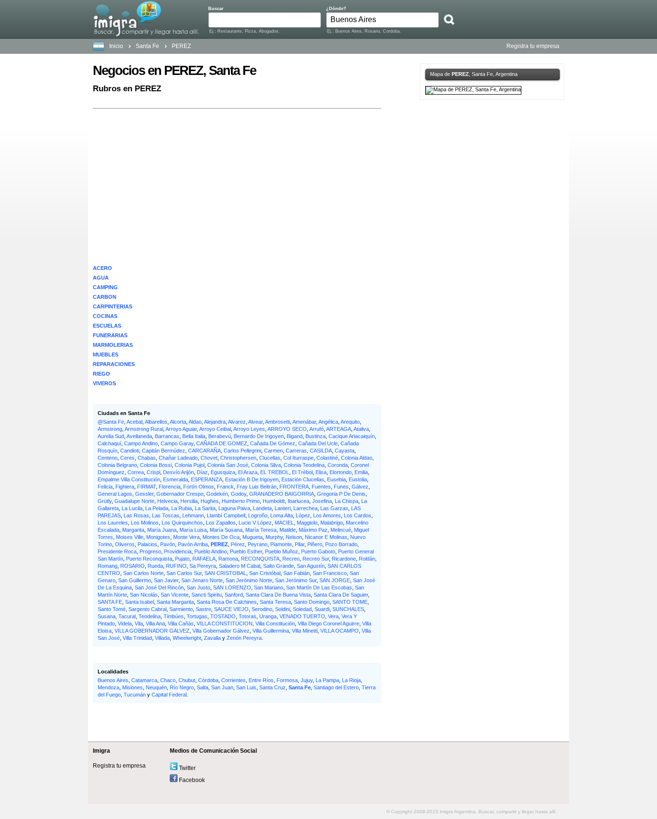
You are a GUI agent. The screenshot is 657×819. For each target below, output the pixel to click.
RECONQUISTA (260, 559)
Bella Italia (193, 436)
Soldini (282, 609)
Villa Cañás (181, 623)
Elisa (321, 472)
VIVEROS (104, 383)
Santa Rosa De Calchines (227, 602)
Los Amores (327, 515)
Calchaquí (109, 443)
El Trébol (302, 472)
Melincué (340, 530)
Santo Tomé (112, 609)
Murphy (274, 537)
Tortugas (197, 616)
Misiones (132, 687)
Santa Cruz (272, 687)
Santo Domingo (311, 602)
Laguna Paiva (234, 508)
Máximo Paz (313, 530)
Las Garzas (334, 508)
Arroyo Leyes (249, 429)
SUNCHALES (348, 609)
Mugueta (252, 537)
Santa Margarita (175, 602)
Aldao (195, 422)
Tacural (127, 616)
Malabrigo (331, 523)
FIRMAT (146, 486)
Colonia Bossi (156, 465)
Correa (135, 472)
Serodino (262, 609)
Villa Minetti (304, 631)
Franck (225, 486)
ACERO (102, 268)
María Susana (226, 530)
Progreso (150, 551)
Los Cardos (357, 515)
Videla (125, 623)
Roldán (367, 559)
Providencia (177, 551)
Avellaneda (139, 436)
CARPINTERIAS (112, 306)
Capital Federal (169, 694)
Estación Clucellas (302, 479)
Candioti (129, 450)
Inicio (116, 46)
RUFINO (176, 566)
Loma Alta (281, 515)
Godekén (217, 494)
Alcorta (178, 422)
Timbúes (174, 616)
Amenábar (304, 422)
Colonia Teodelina (304, 465)
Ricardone (344, 559)
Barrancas (167, 436)
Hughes (210, 501)
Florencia (169, 486)
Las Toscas (165, 515)
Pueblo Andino (210, 551)
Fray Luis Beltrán (257, 486)
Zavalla (212, 638)
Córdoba (208, 680)
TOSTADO (223, 616)
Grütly (105, 501)
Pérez (238, 544)
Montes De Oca (221, 537)
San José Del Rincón (159, 587)
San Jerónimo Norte (249, 580)
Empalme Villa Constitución (129, 479)
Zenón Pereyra (244, 638)
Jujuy (307, 680)
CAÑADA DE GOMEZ (221, 443)
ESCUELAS (107, 326)
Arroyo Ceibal (215, 429)
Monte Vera (186, 537)
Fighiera (124, 486)
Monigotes (158, 537)
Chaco (168, 680)
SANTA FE (110, 602)
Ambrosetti (277, 422)
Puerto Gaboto (318, 551)
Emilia (361, 472)
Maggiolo (307, 523)
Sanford (234, 595)
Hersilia (189, 501)
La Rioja (351, 680)
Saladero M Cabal (239, 566)
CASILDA (321, 450)
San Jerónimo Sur (295, 580)
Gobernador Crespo (179, 494)
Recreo (291, 559)
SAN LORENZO (232, 587)
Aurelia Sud (111, 436)
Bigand (295, 436)
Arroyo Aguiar (181, 429)
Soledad (302, 609)
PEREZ (219, 544)
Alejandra (215, 422)
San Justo (198, 587)
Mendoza (108, 687)
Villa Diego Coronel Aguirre (328, 623)
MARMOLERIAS (113, 345)
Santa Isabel (139, 602)
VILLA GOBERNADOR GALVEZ (152, 631)
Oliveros (125, 544)
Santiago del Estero (336, 687)
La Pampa (327, 680)
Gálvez (360, 486)
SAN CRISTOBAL (225, 573)
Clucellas (269, 458)
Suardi (322, 609)
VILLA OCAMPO (339, 631)
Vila (139, 623)
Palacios (147, 544)
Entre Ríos (261, 680)
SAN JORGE (334, 580)
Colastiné (327, 458)
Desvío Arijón (178, 472)
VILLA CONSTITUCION (225, 623)
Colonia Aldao (356, 458)
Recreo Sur (316, 559)
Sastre (203, 609)
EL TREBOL (274, 472)
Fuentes (321, 486)
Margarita (133, 530)
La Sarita (205, 508)
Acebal (134, 422)
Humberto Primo (241, 501)
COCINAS (105, 316)
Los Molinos (145, 523)
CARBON (104, 297)
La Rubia (181, 508)
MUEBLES (105, 354)
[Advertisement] (237, 178)
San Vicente (175, 595)
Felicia (105, 486)
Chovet (209, 458)
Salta (202, 687)
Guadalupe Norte (134, 501)
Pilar (299, 544)
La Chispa (346, 501)
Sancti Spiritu (206, 595)
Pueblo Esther (246, 551)
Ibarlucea (298, 501)
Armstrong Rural (144, 429)
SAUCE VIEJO (231, 609)
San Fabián (296, 573)
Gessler (144, 494)
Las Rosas (136, 515)
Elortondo (340, 472)
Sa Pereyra (203, 566)
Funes (341, 486)
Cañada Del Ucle (318, 443)
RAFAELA (203, 559)
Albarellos (156, 422)
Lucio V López (255, 523)
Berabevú (219, 436)
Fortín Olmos (198, 486)
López (303, 515)
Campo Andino (141, 443)
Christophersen (238, 458)
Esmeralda (175, 479)
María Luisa (193, 530)
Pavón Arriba (193, 544)
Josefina (322, 501)
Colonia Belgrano (117, 465)
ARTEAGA (338, 429)
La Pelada (156, 508)
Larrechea (305, 508)
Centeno (107, 458)
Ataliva (361, 429)
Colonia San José (227, 465)
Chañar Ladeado (178, 458)
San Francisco (330, 573)
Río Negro (182, 687)
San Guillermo (134, 580)
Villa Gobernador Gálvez (221, 631)
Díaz (202, 472)
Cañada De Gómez (272, 443)
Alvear (255, 422)
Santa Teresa (275, 602)
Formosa (287, 680)
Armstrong (110, 429)
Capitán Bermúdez (163, 450)
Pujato (182, 559)
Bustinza (315, 436)
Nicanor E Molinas (326, 537)
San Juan (222, 687)
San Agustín (311, 566)
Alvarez (237, 422)
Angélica (328, 422)
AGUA (101, 278)
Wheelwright (187, 638)
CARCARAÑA (204, 450)
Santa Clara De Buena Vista (278, 595)
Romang (107, 566)
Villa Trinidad (137, 638)
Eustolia (358, 479)
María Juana (162, 530)
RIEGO (101, 374)
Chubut (186, 680)
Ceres (127, 458)
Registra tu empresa (532, 46)
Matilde (287, 530)
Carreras (296, 450)
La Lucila (132, 508)
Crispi (153, 472)
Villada (162, 638)
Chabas (147, 458)
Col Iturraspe (298, 458)
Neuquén (156, 687)
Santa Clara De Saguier (341, 595)
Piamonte (281, 544)
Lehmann (193, 515)
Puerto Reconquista (149, 559)
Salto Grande (278, 566)
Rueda (155, 566)
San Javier (166, 580)
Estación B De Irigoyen (251, 479)
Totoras (247, 616)
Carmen (273, 450)
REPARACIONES (114, 364)
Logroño (257, 515)
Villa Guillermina (271, 631)
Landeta (262, 508)
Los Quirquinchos (182, 523)
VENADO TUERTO (302, 616)
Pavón (167, 544)
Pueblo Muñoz (281, 551)
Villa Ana (155, 623)
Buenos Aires (113, 680)
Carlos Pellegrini (242, 450)
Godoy (238, 494)
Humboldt (274, 501)
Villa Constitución (275, 623)
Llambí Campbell (226, 515)
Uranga (268, 616)
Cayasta (344, 450)
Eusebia (336, 479)
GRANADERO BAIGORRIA (281, 494)
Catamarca (144, 680)
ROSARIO (132, 566)
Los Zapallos (221, 523)
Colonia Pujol (189, 465)
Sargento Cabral (147, 609)
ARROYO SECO (287, 429)
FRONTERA (294, 486)
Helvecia (167, 501)
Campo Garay (177, 443)
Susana (106, 616)
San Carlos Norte (143, 573)
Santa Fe (300, 687)
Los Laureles (113, 523)
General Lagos (115, 494)
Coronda (338, 465)
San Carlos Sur (184, 573)
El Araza (247, 472)
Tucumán (135, 694)
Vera (333, 616)
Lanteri (283, 508)
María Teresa (261, 530)
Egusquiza (223, 472)
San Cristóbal (264, 573)
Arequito (350, 422)
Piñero (314, 544)
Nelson (294, 537)
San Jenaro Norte (202, 580)
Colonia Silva (266, 465)
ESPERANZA (206, 479)
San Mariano (268, 587)
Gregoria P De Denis (341, 494)
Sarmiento (181, 609)
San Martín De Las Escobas (319, 587)
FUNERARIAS (110, 335)
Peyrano (257, 544)
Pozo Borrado (341, 544)
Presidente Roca (117, 551)
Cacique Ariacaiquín (351, 436)
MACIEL (284, 523)
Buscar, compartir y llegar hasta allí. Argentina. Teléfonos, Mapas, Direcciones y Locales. (146, 18)
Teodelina (150, 616)
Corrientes (233, 680)
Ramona (228, 559)
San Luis (246, 687)
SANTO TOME (349, 602)
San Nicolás (144, 595)
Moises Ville (129, 537)
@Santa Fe (111, 422)
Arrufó (316, 429)
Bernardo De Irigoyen (259, 436)
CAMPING (105, 287)
